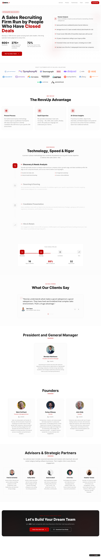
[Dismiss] (99, 555)
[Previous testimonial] (74, 309)
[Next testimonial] (78, 309)
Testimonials (74, 2)
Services (61, 2)
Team (81, 2)
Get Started (95, 2)
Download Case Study (62, 529)
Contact (87, 2)
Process (67, 2)
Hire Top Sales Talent (11, 53)
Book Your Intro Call (38, 529)
